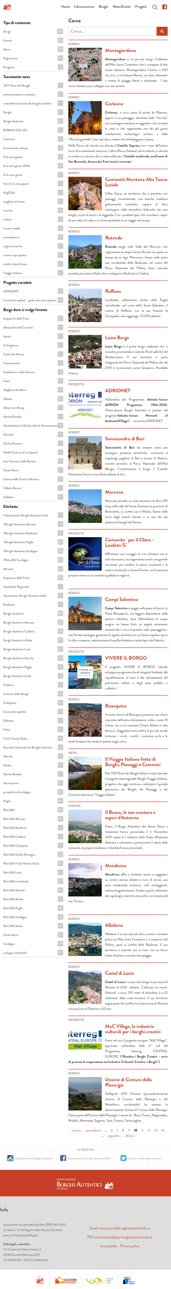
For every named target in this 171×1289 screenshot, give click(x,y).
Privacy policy (129, 1246)
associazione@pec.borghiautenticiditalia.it (123, 1237)
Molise (32, 765)
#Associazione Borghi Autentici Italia (33, 516)
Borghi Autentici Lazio (32, 650)
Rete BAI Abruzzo (32, 819)
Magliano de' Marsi (33, 390)
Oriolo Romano (32, 443)
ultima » (129, 1135)
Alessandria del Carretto (32, 328)
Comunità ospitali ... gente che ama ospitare (33, 301)
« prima (76, 1130)
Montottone (32, 783)
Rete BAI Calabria (32, 836)
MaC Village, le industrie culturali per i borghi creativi (133, 1029)
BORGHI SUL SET (32, 131)
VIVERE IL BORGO (126, 658)
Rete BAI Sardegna (32, 918)
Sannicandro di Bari (124, 438)
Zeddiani (32, 497)
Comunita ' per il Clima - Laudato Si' (129, 542)
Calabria (32, 685)
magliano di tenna (32, 201)
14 (162, 1130)
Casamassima (32, 363)
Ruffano (113, 291)
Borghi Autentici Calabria (33, 632)
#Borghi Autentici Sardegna (32, 552)
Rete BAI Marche (32, 890)
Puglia (32, 801)
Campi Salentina (121, 599)
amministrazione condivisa (33, 95)
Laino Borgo (117, 337)
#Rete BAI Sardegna (32, 561)
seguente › (114, 1135)
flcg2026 (32, 192)
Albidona (114, 925)
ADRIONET (117, 390)
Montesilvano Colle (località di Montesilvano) (33, 426)
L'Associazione (84, 6)
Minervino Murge (32, 407)
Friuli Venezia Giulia (32, 739)
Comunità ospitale (33, 711)
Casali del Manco (32, 354)
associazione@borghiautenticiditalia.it (124, 1228)
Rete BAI (32, 810)
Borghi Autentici (32, 121)
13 (155, 1130)
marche (32, 210)
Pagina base (32, 58)
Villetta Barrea (32, 488)
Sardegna (32, 944)
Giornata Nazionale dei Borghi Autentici (33, 748)
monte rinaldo (32, 228)
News (32, 49)
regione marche (32, 246)
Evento (32, 40)
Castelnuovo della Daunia (32, 373)
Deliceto (32, 720)
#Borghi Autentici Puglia (32, 543)
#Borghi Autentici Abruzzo (32, 525)
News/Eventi (122, 6)
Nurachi (32, 434)
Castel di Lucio (119, 973)
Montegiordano (120, 50)
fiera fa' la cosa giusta (32, 184)
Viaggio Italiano (32, 273)
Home (65, 6)
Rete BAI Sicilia (32, 926)
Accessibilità (108, 1246)
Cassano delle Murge (32, 695)
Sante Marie (32, 470)
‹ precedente (93, 1130)
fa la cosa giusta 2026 (32, 167)
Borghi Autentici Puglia (32, 668)
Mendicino (115, 865)
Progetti (141, 6)
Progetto (32, 67)
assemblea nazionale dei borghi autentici (33, 104)
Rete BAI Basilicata (32, 828)
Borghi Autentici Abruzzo (32, 623)
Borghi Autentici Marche (32, 659)
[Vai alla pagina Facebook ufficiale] (165, 6)
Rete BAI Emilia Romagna (33, 855)
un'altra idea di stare (32, 265)
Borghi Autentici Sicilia (32, 677)
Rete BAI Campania (32, 846)
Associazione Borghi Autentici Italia (32, 596)
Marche (32, 756)
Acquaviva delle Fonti (32, 319)
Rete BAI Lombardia (32, 882)
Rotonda (113, 237)
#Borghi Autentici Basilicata (32, 534)
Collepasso (32, 703)
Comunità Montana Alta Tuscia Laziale (136, 182)
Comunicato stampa (32, 149)
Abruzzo (32, 569)
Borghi (103, 6)
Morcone (114, 492)
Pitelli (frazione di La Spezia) (32, 453)
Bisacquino (116, 705)
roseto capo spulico (32, 256)
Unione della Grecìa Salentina (32, 480)
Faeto (32, 381)
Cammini (32, 139)
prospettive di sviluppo (32, 793)
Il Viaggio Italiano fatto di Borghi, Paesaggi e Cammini (133, 761)
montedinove (32, 237)
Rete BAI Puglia (32, 908)
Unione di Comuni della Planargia (128, 1082)
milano (32, 219)
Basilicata (32, 604)
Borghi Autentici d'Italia (32, 641)
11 (142, 1130)
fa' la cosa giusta (32, 175)
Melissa (32, 399)
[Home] (7, 6)
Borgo (32, 31)
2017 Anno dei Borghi (32, 86)
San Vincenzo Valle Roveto (32, 462)
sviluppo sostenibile (32, 953)
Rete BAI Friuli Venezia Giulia (32, 864)
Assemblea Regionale (32, 587)
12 (148, 1130)
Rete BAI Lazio (32, 872)
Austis (32, 336)
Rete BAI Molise (32, 899)
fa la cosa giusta (32, 157)
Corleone (114, 103)
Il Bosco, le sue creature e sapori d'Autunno (130, 815)
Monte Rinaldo (32, 416)
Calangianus (32, 345)
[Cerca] (155, 6)
